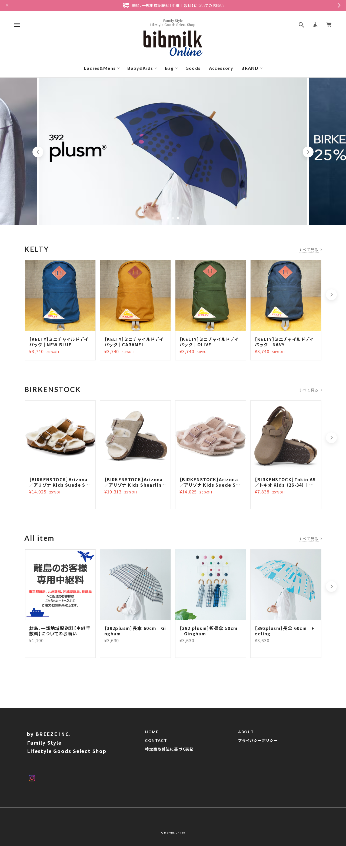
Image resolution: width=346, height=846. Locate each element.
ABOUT (246, 732)
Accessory (221, 68)
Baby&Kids (140, 68)
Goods (193, 68)
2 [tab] (173, 218)
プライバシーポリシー (258, 740)
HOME (151, 732)
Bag (169, 68)
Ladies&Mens (100, 68)
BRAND (249, 68)
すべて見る (309, 249)
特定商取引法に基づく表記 (169, 749)
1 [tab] (168, 218)
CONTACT (156, 740)
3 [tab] (177, 218)
